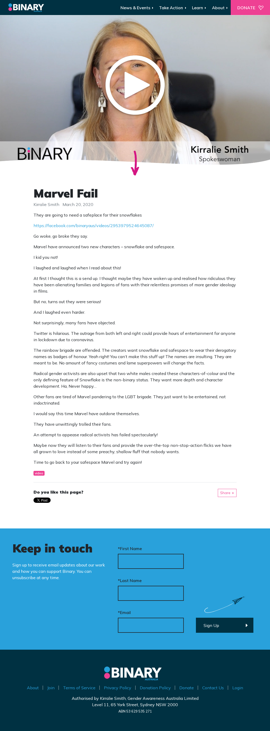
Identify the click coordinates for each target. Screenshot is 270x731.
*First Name (130, 548)
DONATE (246, 7)
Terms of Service (79, 687)
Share (225, 492)
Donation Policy (155, 687)
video (39, 473)
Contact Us (213, 687)
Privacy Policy (117, 687)
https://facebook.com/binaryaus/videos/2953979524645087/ (93, 225)
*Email (124, 612)
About (33, 687)
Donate (186, 687)
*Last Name (130, 580)
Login (237, 687)
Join (51, 687)
